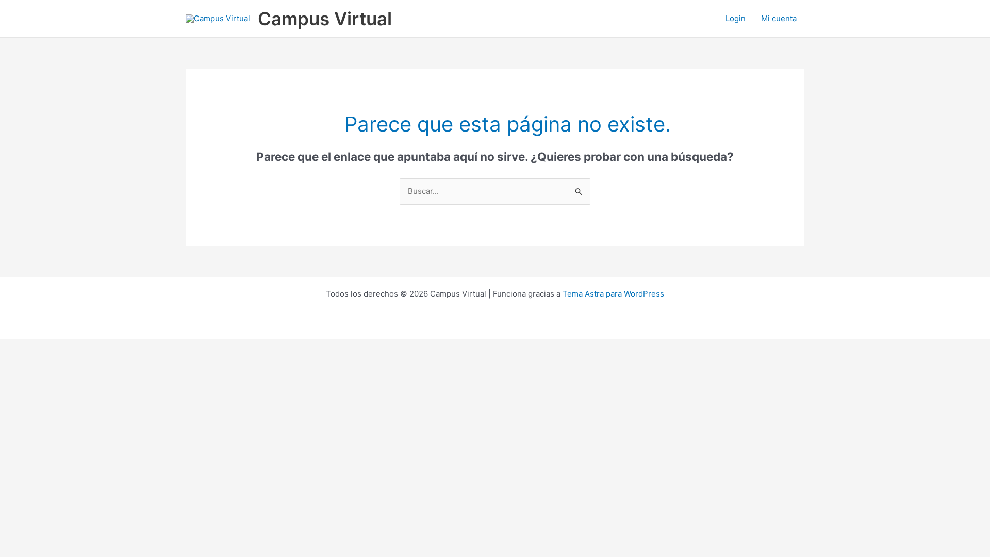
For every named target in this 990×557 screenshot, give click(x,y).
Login (735, 18)
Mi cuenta (779, 18)
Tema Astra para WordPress (613, 294)
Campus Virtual (325, 18)
